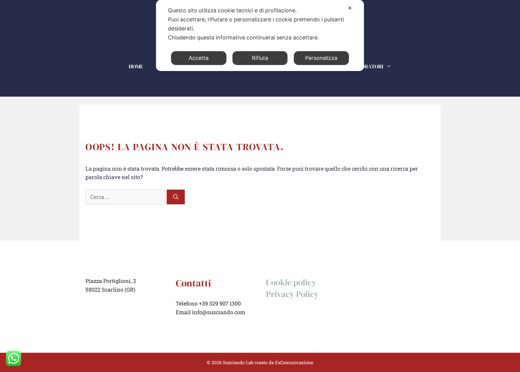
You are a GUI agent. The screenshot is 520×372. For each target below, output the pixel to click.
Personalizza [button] (321, 58)
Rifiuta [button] (260, 58)
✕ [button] (350, 8)
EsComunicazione (294, 362)
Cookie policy (291, 282)
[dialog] (260, 35)
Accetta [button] (199, 58)
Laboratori (367, 66)
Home (136, 66)
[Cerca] (176, 197)
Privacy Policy (292, 294)
